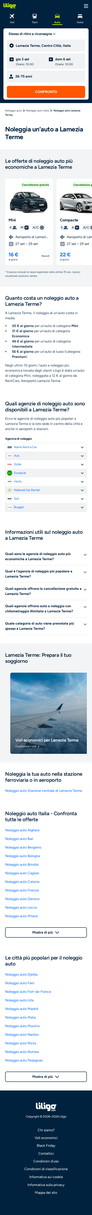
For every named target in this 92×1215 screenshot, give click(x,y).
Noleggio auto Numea (22, 1052)
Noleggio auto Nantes (22, 1035)
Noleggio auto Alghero (22, 830)
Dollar (18, 464)
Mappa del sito (46, 1193)
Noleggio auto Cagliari (22, 873)
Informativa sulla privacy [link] (46, 1185)
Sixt (16, 498)
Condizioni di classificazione (46, 1169)
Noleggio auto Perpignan (24, 1060)
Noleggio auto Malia (20, 1017)
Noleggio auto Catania (22, 882)
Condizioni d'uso (46, 1161)
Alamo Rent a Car (25, 447)
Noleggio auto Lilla (19, 1000)
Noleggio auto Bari (19, 839)
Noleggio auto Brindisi (22, 864)
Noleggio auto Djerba (21, 974)
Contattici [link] (46, 1153)
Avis (16, 456)
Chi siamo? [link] (46, 1130)
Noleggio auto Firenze (22, 890)
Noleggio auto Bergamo (23, 847)
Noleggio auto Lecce (21, 907)
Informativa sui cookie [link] (46, 1177)
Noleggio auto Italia (37, 110)
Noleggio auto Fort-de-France (28, 992)
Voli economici (46, 1138)
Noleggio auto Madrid (21, 1009)
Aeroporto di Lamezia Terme (32, 237)
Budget (19, 507)
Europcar (20, 473)
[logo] (9, 5)
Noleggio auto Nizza (20, 1043)
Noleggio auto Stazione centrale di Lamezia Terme (43, 791)
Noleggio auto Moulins (22, 1026)
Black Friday (46, 1146)
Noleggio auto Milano (21, 916)
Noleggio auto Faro (19, 983)
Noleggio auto (13, 110)
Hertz (18, 481)
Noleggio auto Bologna (22, 856)
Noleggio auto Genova (22, 899)
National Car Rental (27, 490)
